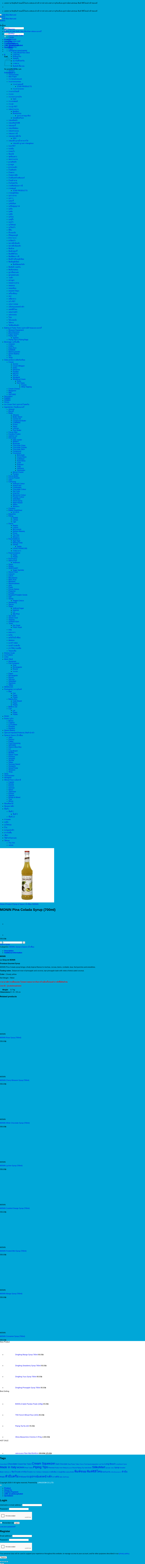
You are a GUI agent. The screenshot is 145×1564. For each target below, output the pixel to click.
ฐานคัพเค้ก (12, 162)
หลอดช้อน (12, 288)
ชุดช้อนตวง (12, 156)
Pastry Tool (12, 336)
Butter (10, 413)
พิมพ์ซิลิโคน (13, 254)
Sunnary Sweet (14, 764)
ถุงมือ (10, 214)
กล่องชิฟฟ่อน (13, 128)
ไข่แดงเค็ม (12, 651)
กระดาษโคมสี (13, 91)
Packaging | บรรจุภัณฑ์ (13, 689)
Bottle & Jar (12, 707)
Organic (11, 795)
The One (16, 535)
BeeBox (11, 34)
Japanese (12, 792)
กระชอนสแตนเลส (15, 79)
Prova (15, 533)
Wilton (15, 504)
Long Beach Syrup (121, 1464)
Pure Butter (17, 430)
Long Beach (13, 751)
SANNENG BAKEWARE (17, 51)
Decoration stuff (14, 41)
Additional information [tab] (13, 953)
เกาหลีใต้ (56, 1477)
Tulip (19, 466)
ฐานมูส (11, 164)
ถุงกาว (10, 198)
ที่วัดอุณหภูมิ (13, 235)
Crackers (11, 508)
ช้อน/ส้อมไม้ (8, 803)
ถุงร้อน (11, 217)
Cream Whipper (19, 366)
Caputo (11, 782)
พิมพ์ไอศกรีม (106, 1472)
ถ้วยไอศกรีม (13, 183)
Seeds (10, 599)
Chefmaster (17, 487)
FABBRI (7, 398)
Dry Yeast (16, 625)
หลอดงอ (11, 285)
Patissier (20, 464)
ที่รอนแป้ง (12, 232)
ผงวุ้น (10, 635)
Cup (10, 709)
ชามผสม (7, 819)
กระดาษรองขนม (14, 81)
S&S (14, 99)
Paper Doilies (13, 334)
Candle (11, 37)
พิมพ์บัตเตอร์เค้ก (19, 264)
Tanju (6, 774)
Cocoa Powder (14, 478)
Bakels (15, 525)
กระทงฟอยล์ (13, 101)
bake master (17, 440)
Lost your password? (8, 1527)
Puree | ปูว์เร (9, 718)
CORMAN (16, 423)
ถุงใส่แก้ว (11, 227)
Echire (15, 424)
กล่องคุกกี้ (12, 125)
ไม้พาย (11, 322)
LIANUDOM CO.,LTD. (45, 1483)
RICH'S (15, 373)
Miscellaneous (13, 332)
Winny (10, 801)
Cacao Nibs (12, 432)
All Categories (9, 29)
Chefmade (12, 39)
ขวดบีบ (11, 149)
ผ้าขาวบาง (12, 238)
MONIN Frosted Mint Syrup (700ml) (13, 1251)
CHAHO (11, 344)
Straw (10, 73)
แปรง (15, 69)
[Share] (5, 1561)
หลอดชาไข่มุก (13, 291)
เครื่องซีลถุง (12, 293)
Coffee (10, 346)
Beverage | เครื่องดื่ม (12, 342)
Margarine (12, 391)
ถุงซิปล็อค (12, 203)
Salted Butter (88, 1467)
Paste (10, 587)
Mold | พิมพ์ (8, 659)
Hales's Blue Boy (14, 747)
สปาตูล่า (11, 280)
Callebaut (20, 459)
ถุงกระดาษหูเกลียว (24, 116)
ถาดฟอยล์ (12, 188)
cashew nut (12, 436)
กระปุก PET (12, 106)
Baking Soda (18, 543)
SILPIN (11, 760)
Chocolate (12, 438)
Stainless (11, 683)
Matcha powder (14, 352)
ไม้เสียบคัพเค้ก (13, 325)
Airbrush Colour (19, 484)
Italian (10, 790)
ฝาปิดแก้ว (12, 240)
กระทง (10, 94)
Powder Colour (18, 497)
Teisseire (11, 770)
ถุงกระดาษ (12, 195)
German (11, 788)
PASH (6, 716)
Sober (10, 762)
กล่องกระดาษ (13, 109)
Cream (11, 362)
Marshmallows (13, 583)
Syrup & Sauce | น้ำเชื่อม (13, 735)
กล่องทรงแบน (13, 131)
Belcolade (21, 455)
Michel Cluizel (18, 472)
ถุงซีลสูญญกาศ (14, 206)
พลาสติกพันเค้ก (14, 243)
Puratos (16, 371)
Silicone (11, 679)
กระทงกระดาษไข (15, 97)
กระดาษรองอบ (18, 89)
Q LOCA (16, 512)
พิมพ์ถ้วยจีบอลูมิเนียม (16, 259)
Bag (10, 691)
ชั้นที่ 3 (15, 814)
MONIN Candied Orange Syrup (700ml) (15, 1208)
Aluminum (12, 661)
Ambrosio (16, 562)
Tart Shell (12, 616)
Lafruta (15, 520)
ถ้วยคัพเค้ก (12, 170)
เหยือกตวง (12, 299)
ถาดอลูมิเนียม (13, 193)
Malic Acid (12, 580)
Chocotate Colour (19, 489)
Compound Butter (19, 421)
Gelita (19, 546)
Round (15, 669)
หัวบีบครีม (12, 1476)
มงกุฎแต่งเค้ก (9, 830)
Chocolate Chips (19, 445)
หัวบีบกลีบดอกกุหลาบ (116, 1472)
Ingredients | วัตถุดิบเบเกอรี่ (14, 407)
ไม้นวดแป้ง (12, 320)
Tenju (10, 357)
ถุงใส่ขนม (12, 225)
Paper (10, 49)
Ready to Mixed (14, 797)
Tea (9, 356)
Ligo (14, 522)
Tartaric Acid (13, 618)
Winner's (16, 506)
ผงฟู (9, 630)
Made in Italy (8, 1467)
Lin (14, 612)
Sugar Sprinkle (18, 570)
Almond (11, 409)
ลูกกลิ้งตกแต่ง (13, 272)
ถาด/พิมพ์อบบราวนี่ (15, 186)
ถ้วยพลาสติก (13, 175)
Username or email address (11, 1505)
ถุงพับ (10, 211)
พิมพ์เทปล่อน (13, 270)
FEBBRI (7, 400)
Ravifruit (11, 728)
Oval (14, 665)
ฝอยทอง (11, 640)
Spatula (16, 58)
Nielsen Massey (19, 531)
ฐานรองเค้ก (12, 167)
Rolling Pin (17, 56)
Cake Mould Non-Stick (21, 53)
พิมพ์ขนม (80, 1471)
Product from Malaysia (62, 1467)
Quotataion (8, 1496)
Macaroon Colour (19, 495)
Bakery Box (12, 699)
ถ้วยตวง (11, 172)
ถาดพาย (16, 63)
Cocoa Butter (13, 476)
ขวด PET (11, 146)
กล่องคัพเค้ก (13, 120)
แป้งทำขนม (65, 1477)
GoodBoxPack (18, 118)
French (11, 786)
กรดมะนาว (17, 551)
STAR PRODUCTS (24, 86)
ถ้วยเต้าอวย (12, 180)
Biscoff (11, 411)
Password (4, 1509)
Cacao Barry (21, 457)
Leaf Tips (101, 1464)
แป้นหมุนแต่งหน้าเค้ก (16, 307)
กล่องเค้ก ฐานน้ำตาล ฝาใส (18, 141)
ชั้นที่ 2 (10, 811)
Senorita (11, 758)
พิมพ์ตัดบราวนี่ (13, 256)
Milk (10, 392)
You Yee (11, 843)
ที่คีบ (10, 230)
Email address (6, 1536)
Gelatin (15, 545)
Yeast (10, 623)
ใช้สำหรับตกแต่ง (10, 838)
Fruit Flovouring (14, 743)
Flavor (10, 524)
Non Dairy (21, 383)
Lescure (16, 428)
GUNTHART (13, 568)
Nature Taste (13, 755)
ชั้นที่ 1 (6, 809)
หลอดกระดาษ (13, 283)
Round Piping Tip (78, 1467)
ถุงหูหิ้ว (11, 219)
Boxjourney (17, 113)
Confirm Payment (11, 1492)
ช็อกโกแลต (16, 1472)
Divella (11, 784)
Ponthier (11, 726)
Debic (15, 368)
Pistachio (11, 591)
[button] (4, 55)
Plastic (15, 557)
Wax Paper (12, 77)
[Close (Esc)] (7, 1561)
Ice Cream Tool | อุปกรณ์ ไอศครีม (16, 404)
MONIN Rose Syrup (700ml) (10, 1038)
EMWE (15, 518)
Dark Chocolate (61, 1464)
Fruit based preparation (91, 1464)
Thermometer (13, 75)
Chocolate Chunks (20, 447)
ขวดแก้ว (11, 151)
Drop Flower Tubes (73, 1464)
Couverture (17, 453)
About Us (8, 41)
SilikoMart (16, 499)
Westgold (16, 377)
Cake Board (17, 701)
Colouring (12, 482)
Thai (10, 799)
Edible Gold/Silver (15, 510)
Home (2, 904)
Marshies (11, 581)
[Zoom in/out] (1, 1561)
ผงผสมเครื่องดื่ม (70, 1472)
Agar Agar (16, 541)
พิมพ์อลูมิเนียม (13, 262)
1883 (10, 737)
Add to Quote (5, 944)
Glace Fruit (12, 560)
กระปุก (11, 104)
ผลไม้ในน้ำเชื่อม (14, 637)
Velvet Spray (17, 501)
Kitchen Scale (13, 45)
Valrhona (20, 468)
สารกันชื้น (8, 833)
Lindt (19, 463)
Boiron (10, 721)
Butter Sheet (17, 417)
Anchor (15, 364)
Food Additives (14, 539)
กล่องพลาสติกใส (14, 136)
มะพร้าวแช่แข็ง (14, 645)
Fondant (11, 43)
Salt (9, 597)
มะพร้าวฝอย (13, 643)
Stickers (11, 71)
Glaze (10, 564)
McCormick (17, 529)
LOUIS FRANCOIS (20, 548)
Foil (14, 693)
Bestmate (16, 443)
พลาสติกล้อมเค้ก (14, 246)
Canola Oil (17, 419)
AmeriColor (17, 485)
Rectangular (17, 667)
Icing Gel (16, 493)
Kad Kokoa (21, 461)
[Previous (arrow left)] (1, 1563)
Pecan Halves (13, 589)
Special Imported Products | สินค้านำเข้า (19, 733)
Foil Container (13, 663)
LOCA (10, 576)
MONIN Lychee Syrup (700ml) (11, 1166)
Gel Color (16, 491)
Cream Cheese (14, 389)
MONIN (11, 753)
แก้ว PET (11, 301)
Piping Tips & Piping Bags (18, 340)
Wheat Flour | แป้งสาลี (12, 780)
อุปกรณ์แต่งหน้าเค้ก (40, 1476)
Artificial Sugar (18, 608)
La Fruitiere (8, 655)
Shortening (12, 602)
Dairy (19, 381)
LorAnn (15, 527)
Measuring (12, 47)
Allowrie (16, 415)
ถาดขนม (38, 1472)
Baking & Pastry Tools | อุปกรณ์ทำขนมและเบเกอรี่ (23, 328)
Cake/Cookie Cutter (15, 35)
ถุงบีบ (10, 209)
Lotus (6, 657)
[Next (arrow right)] (3, 1563)
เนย (60, 1477)
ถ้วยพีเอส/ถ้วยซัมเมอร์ (16, 178)
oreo (10, 585)
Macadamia (12, 578)
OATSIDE (12, 394)
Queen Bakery (13, 354)
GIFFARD (12, 745)
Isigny (15, 426)
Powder (11, 593)
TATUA (15, 375)
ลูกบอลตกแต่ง (13, 275)
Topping (11, 620)
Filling (10, 516)
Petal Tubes (29, 1467)
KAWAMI (11, 350)
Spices (11, 604)
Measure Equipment (16, 330)
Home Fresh (13, 572)
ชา (10, 1472)
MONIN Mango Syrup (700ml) (11, 1294)
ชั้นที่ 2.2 (11, 817)
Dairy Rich (12, 348)
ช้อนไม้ (11, 154)
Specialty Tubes (110, 1467)
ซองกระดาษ (13, 159)
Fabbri (10, 741)
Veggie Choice (18, 601)
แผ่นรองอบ (12, 315)
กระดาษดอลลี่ (18, 84)
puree (70, 1467)
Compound (17, 451)
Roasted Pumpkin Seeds (17, 595)
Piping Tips (40, 1467)
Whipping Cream (19, 379)
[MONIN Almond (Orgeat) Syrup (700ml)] (9, 935)
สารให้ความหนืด (14, 648)
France (82, 1464)
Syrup (116, 1467)
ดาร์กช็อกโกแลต (26, 1472)
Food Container (14, 553)
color (10, 480)
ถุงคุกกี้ (11, 201)
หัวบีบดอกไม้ (24, 1477)
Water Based (17, 503)
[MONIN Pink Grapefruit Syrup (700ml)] (9, 924)
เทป (9, 296)
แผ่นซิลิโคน (12, 309)
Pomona (11, 756)
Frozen (24, 385)
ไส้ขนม (7, 840)
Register (3, 1557)
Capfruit (11, 723)
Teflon (10, 685)
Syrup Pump (13, 768)
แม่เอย (10, 845)
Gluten (10, 566)
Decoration (8, 396)
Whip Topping (26, 387)
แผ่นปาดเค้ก (13, 312)
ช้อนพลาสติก (9, 806)
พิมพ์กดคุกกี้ (12, 251)
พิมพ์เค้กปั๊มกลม (19, 66)
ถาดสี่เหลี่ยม (53, 1472)
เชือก (6, 835)
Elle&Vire (16, 370)
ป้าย (5, 827)
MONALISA (8, 687)
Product (7, 40)
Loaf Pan (16, 54)
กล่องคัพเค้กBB (14, 123)
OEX (14, 138)
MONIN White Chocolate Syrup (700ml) (15, 1123)
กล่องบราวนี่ (13, 133)
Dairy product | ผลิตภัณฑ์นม (14, 360)
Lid (14, 710)
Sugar (10, 606)
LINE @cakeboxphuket (13, 1494)
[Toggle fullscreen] (3, 1561)
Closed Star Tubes (24, 1464)
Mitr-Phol (16, 614)
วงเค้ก (10, 277)
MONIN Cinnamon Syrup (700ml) (12, 1336)
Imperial (16, 610)
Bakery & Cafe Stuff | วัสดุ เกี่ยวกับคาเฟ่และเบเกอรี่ (23, 31)
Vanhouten (21, 470)
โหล (10, 317)
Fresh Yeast (17, 627)
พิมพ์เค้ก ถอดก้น (14, 267)
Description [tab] (9, 951)
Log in (17, 1523)
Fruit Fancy (12, 559)
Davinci (11, 739)
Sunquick (12, 766)
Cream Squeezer (43, 1463)
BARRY (16, 442)
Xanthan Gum (13, 621)
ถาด (33, 1472)
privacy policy (124, 1553)
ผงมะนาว (11, 632)
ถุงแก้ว (10, 222)
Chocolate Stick (19, 449)
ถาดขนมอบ (45, 1472)
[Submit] (5, 36)
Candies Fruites (14, 434)
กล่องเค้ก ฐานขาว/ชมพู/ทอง (23, 143)
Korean (11, 793)
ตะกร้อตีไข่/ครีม (19, 61)
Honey (6, 402)
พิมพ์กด (11, 248)
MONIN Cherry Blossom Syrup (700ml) (14, 1080)
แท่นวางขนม (13, 304)
